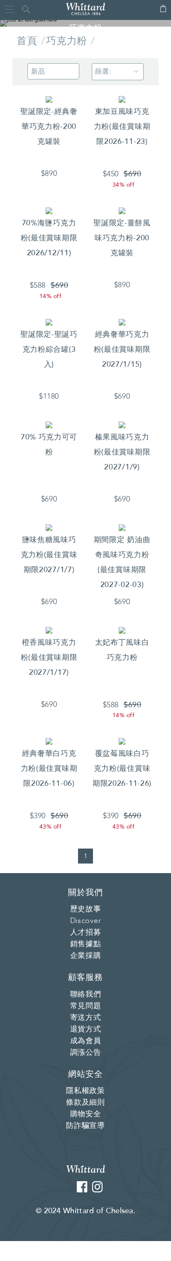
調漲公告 (85, 1052)
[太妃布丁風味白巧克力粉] (122, 630)
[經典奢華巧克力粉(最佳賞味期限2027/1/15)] (122, 322)
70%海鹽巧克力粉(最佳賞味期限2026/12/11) (49, 237)
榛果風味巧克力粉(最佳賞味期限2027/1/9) (122, 451)
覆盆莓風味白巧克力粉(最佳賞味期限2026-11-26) (122, 768)
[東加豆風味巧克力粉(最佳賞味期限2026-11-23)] (122, 99)
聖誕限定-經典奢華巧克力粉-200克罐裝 (49, 126)
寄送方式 (85, 1018)
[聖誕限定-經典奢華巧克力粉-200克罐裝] (49, 99)
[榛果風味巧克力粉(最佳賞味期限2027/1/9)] (122, 424)
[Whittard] (85, 1168)
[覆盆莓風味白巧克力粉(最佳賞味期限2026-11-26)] (122, 741)
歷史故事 (85, 909)
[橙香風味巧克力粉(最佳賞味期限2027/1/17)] (49, 630)
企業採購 (85, 956)
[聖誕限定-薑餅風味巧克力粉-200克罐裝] (122, 210)
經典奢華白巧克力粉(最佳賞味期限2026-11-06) (49, 768)
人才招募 (85, 932)
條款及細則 (85, 1102)
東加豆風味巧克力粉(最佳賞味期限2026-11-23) (122, 126)
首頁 (27, 41)
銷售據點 (85, 944)
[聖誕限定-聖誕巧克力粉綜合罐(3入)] (49, 322)
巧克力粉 (66, 41)
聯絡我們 (85, 994)
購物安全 (85, 1114)
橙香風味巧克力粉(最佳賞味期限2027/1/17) (49, 657)
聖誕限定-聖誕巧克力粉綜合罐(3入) (49, 349)
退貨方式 (85, 1029)
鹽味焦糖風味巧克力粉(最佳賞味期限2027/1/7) (49, 554)
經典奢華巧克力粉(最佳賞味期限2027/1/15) (122, 349)
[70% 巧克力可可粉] (49, 424)
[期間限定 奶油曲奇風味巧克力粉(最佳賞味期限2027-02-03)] (122, 527)
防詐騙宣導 (85, 1126)
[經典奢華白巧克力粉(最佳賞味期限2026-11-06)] (49, 741)
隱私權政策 (85, 1091)
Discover (85, 921)
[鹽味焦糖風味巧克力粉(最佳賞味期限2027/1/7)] (49, 527)
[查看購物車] (163, 12)
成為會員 (85, 1041)
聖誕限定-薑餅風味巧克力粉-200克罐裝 (122, 237)
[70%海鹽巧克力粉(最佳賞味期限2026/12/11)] (49, 210)
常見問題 (85, 1006)
